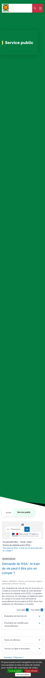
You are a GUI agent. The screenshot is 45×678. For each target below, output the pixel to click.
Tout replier (21, 610)
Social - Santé (26, 542)
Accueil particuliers (10, 542)
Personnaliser (23, 674)
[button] (22, 616)
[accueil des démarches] (22, 524)
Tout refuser (31, 670)
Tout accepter (15, 670)
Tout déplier (36, 610)
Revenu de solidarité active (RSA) (16, 545)
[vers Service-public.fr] (25, 535)
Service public (23, 512)
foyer (24, 596)
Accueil (8, 512)
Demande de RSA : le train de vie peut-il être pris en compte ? (22, 549)
